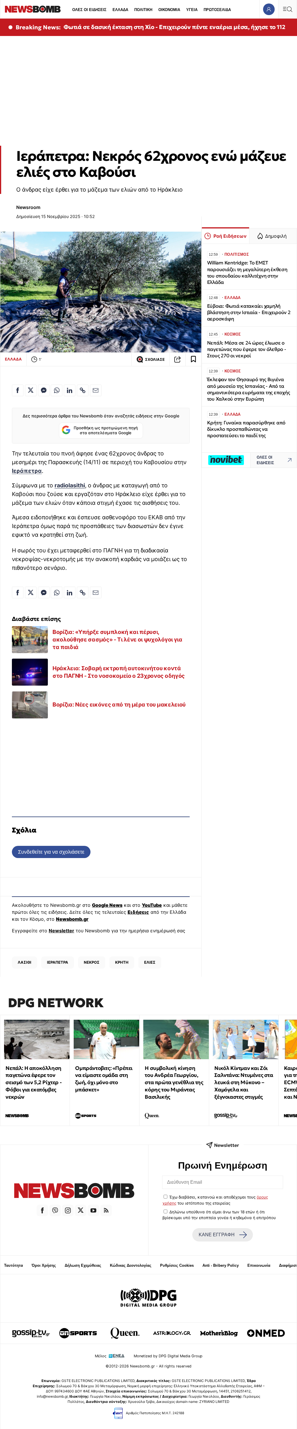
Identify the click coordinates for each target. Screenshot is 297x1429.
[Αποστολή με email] (96, 390)
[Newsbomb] (74, 1191)
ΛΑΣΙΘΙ (24, 962)
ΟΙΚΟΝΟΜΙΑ (169, 10)
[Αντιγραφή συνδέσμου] (177, 359)
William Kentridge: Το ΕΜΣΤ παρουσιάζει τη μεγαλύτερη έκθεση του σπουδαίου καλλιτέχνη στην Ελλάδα (247, 272)
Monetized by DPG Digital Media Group (168, 1356)
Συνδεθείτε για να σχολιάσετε (51, 852)
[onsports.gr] (78, 1333)
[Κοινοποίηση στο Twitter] (31, 390)
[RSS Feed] (106, 1210)
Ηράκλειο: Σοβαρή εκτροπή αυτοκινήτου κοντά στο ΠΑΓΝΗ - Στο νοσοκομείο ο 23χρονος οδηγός (118, 672)
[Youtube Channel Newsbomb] (93, 1210)
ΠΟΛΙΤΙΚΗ (143, 10)
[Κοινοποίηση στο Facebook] (17, 390)
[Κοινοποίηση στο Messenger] (44, 390)
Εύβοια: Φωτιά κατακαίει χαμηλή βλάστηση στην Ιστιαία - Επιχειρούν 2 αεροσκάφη (249, 312)
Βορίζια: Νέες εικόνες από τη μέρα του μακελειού (119, 704)
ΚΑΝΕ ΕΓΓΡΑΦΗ (217, 1234)
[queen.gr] (125, 1333)
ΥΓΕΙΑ (192, 10)
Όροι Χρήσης (44, 1265)
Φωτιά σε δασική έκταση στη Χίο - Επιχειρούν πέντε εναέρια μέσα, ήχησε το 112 (174, 27)
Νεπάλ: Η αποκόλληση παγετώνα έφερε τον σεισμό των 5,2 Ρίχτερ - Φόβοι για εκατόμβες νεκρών (33, 1082)
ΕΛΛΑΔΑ (120, 10)
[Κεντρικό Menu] (287, 9)
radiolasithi (70, 485)
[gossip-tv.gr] (31, 1333)
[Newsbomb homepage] (32, 9)
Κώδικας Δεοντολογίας (130, 1265)
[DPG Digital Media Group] (148, 1298)
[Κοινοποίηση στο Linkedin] (69, 390)
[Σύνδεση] (268, 9)
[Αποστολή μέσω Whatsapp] (56, 390)
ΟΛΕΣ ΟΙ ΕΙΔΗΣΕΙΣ (89, 10)
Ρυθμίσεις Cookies (177, 1265)
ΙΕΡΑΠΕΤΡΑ (57, 962)
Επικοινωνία (258, 1265)
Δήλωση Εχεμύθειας (83, 1265)
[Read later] (193, 359)
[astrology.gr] (172, 1333)
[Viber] (55, 1210)
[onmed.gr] (266, 1333)
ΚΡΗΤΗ (121, 962)
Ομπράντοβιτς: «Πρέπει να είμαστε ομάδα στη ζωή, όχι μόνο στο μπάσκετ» (104, 1079)
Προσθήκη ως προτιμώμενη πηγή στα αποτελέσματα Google (106, 430)
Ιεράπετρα (27, 470)
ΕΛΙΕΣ (149, 962)
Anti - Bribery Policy (220, 1265)
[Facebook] (42, 1210)
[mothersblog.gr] (219, 1333)
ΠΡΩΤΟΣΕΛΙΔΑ (217, 10)
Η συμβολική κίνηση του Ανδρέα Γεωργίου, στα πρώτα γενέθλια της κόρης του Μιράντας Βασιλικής (174, 1082)
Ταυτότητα (13, 1265)
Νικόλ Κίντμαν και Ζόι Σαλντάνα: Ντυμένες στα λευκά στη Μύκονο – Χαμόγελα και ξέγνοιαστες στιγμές (243, 1082)
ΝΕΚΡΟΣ (91, 962)
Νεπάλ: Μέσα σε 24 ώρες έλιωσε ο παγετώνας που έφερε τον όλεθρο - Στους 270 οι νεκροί (246, 349)
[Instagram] (68, 1210)
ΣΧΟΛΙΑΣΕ (155, 359)
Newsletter (61, 931)
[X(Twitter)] (80, 1210)
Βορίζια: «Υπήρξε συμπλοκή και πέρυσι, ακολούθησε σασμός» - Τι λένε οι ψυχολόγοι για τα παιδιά (117, 639)
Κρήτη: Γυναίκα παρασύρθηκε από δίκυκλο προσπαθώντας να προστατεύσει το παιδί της (246, 429)
